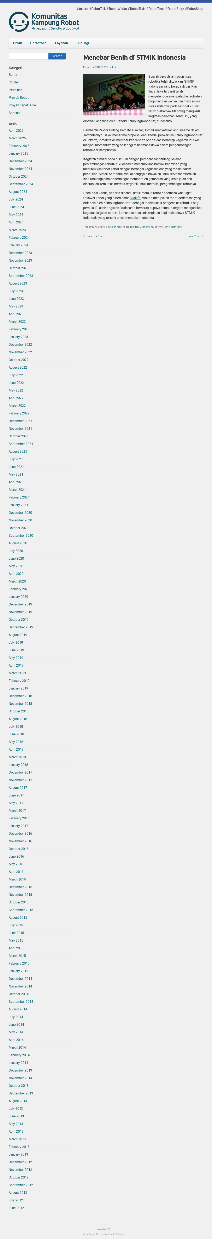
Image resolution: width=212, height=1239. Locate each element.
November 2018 (20, 704)
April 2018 (16, 749)
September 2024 (21, 184)
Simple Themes (116, 1234)
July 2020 (16, 551)
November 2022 (20, 352)
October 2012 (19, 1177)
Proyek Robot (19, 98)
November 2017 (20, 780)
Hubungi (82, 43)
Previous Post (95, 236)
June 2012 (16, 1208)
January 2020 (18, 597)
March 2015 (17, 956)
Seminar (14, 113)
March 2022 (17, 406)
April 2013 (16, 1131)
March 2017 (17, 811)
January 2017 (18, 826)
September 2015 (21, 910)
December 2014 (20, 979)
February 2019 (19, 681)
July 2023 (16, 291)
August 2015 (18, 918)
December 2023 (20, 253)
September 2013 (21, 1093)
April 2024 (16, 222)
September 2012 (21, 1185)
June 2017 (16, 795)
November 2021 (20, 429)
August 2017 (18, 788)
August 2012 (18, 1193)
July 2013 (16, 1109)
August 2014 (18, 1009)
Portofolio (38, 43)
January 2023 (18, 337)
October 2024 (19, 176)
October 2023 (19, 268)
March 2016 (17, 879)
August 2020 (18, 543)
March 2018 (17, 757)
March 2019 (17, 673)
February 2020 (19, 589)
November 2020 (20, 520)
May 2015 (16, 940)
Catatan (14, 82)
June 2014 (16, 1025)
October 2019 (19, 620)
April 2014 (16, 1040)
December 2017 (20, 772)
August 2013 (18, 1101)
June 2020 (16, 558)
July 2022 (16, 375)
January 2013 (18, 1154)
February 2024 (19, 238)
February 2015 (19, 963)
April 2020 (16, 574)
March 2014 (17, 1047)
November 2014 (20, 986)
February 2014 (19, 1055)
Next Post (194, 236)
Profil (17, 43)
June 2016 (16, 856)
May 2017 (16, 803)
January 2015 (18, 971)
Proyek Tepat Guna (22, 105)
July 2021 (16, 459)
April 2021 (16, 482)
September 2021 (21, 444)
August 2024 (18, 192)
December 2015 (20, 887)
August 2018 (18, 719)
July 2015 (16, 925)
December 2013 (20, 1070)
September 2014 (21, 1002)
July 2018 (16, 727)
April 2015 (16, 948)
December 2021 (20, 421)
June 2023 (16, 299)
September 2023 (21, 276)
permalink (176, 226)
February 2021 (19, 497)
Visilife (135, 198)
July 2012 (16, 1200)
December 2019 (20, 604)
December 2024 (20, 161)
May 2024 (16, 215)
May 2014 (16, 1032)
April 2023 (16, 314)
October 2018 (19, 711)
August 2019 (18, 635)
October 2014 (19, 994)
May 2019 (16, 658)
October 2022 (19, 360)
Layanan (61, 43)
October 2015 (19, 902)
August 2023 (18, 283)
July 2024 (16, 199)
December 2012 (20, 1162)
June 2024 (16, 207)
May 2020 (16, 566)
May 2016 (16, 864)
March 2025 (17, 138)
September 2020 (21, 536)
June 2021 (16, 467)
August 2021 (18, 451)
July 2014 (16, 1017)
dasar (137, 226)
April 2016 (16, 872)
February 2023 (19, 329)
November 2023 (20, 260)
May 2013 (16, 1124)
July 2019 (16, 642)
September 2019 (21, 627)
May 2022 (16, 390)
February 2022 (19, 413)
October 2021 (19, 436)
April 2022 (16, 398)
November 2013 (20, 1078)
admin (113, 67)
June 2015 (16, 933)
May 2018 (16, 742)
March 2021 (17, 490)
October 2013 (19, 1086)
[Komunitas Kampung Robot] (44, 27)
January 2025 (18, 153)
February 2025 (19, 146)
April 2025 (16, 131)
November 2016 (20, 841)
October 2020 (19, 528)
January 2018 (18, 765)
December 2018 (20, 696)
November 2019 (20, 612)
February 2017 (19, 818)
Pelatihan (115, 226)
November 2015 (20, 895)
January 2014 (18, 1063)
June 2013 (16, 1116)
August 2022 (18, 367)
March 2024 (17, 230)
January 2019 (18, 688)
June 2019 (16, 650)
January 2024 (18, 245)
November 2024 (20, 169)
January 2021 (18, 505)
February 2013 (19, 1147)
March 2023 (17, 322)
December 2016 (20, 833)
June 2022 (16, 383)
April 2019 (16, 665)
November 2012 (20, 1170)
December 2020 (20, 513)
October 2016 (19, 849)
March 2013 (17, 1139)
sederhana (147, 226)
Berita (13, 75)
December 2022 (20, 345)
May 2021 (16, 474)
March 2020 (17, 581)
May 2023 (16, 306)
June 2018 (16, 734)
